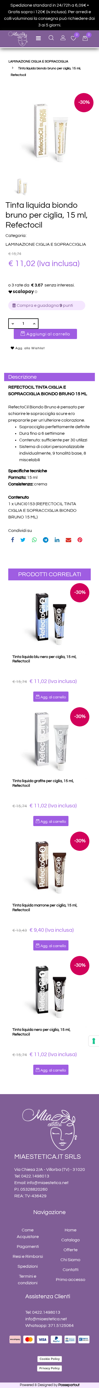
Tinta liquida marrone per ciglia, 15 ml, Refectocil (44, 907)
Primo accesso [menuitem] (70, 1279)
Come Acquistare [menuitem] (28, 1233)
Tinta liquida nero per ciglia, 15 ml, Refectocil (41, 1032)
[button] (49, 131)
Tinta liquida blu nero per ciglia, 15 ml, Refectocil (44, 659)
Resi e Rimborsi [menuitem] (28, 1256)
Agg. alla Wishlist (29, 348)
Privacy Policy (49, 1368)
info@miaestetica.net (47, 1183)
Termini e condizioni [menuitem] (27, 1279)
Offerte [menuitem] (71, 1250)
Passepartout (68, 1385)
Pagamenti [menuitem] (28, 1246)
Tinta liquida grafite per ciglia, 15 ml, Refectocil (43, 783)
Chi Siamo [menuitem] (70, 1260)
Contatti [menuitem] (70, 1269)
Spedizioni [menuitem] (28, 1266)
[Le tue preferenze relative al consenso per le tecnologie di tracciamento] (94, 1041)
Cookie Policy (50, 1359)
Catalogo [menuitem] (70, 1240)
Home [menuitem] (70, 1230)
